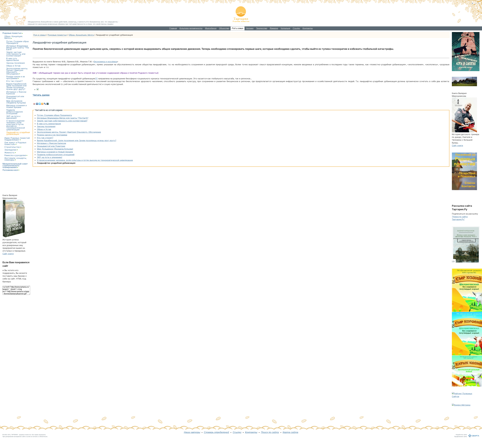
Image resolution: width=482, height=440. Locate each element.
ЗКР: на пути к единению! (49, 157)
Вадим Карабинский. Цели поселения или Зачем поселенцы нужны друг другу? (76, 140)
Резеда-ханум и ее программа (52, 135)
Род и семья (237, 28)
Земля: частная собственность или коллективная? (62, 120)
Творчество (261, 28)
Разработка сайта (461, 434)
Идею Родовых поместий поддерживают (17, 139)
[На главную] (472, 3)
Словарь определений (216, 432)
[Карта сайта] (475, 3)
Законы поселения (46, 126)
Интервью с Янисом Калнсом (51, 143)
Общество (224, 28)
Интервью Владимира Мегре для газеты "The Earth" (62, 118)
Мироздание (211, 28)
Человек (250, 28)
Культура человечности (190, 28)
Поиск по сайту (270, 432)
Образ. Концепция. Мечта (81, 35)
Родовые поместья (57, 35)
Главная (173, 28)
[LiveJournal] (45, 103)
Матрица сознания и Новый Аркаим (55, 152)
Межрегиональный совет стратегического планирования (15, 165)
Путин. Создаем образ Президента (54, 115)
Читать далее (41, 94)
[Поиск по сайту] (478, 3)
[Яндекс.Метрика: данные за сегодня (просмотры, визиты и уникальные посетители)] (461, 405)
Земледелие (10, 150)
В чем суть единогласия (49, 123)
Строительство (12, 147)
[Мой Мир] (47, 103)
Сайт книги (8, 253)
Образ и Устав (44, 129)
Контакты (308, 28)
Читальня (285, 28)
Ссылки (296, 28)
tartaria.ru (36, 436)
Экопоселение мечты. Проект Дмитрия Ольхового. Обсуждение (69, 132)
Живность (9, 152)
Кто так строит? (45, 137)
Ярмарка (274, 28)
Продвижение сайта (460, 436)
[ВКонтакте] (37, 103)
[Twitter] (39, 103)
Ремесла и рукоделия (15, 155)
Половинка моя (10, 170)
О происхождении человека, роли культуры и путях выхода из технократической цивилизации (85, 160)
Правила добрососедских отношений (55, 154)
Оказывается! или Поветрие (51, 146)
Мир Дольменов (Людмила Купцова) (55, 149)
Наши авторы (192, 432)
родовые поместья (25, 434)
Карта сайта (290, 432)
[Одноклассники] (42, 103)
